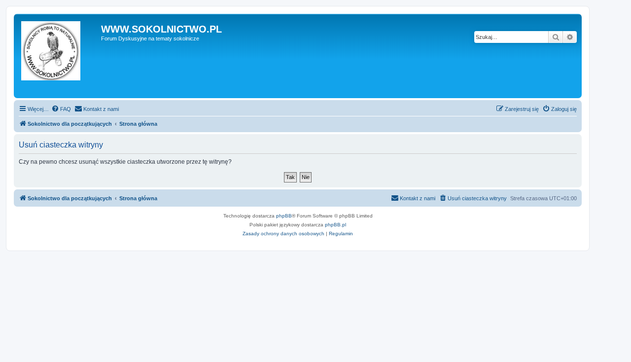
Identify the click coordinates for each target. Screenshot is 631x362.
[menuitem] (61, 109)
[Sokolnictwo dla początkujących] (58, 56)
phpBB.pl (335, 224)
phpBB (284, 215)
